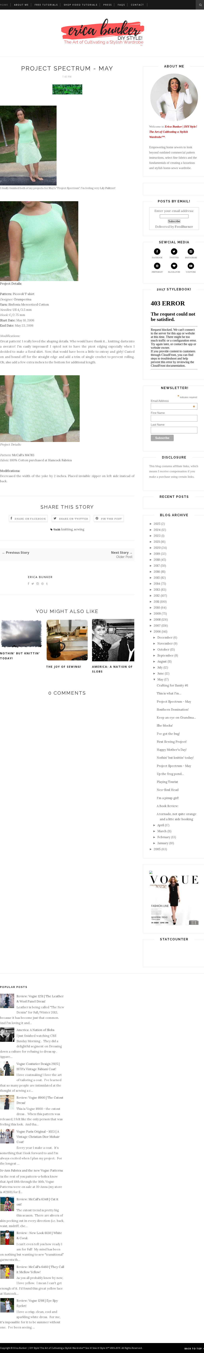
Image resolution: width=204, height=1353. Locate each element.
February (163, 837)
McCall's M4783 (23, 455)
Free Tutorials (46, 4)
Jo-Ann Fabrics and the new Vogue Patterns (31, 1170)
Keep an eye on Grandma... (176, 717)
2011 (156, 601)
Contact (137, 4)
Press (107, 4)
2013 (157, 589)
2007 (157, 625)
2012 (157, 595)
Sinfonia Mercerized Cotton (28, 304)
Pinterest (157, 272)
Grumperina (22, 299)
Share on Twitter (73, 518)
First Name (158, 412)
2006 (157, 631)
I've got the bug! (168, 734)
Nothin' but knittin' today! (20, 655)
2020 (157, 548)
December (165, 637)
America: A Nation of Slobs (112, 669)
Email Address (173, 400)
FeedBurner (184, 227)
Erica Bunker (40, 577)
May (160, 679)
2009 (157, 613)
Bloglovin (174, 272)
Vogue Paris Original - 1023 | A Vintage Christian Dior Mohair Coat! (38, 1137)
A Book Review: (167, 806)
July (160, 667)
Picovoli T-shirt (23, 294)
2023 (157, 536)
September (165, 655)
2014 (157, 583)
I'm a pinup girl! (168, 798)
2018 (157, 560)
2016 (157, 571)
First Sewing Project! (172, 742)
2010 (157, 607)
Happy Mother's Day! (172, 750)
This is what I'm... (169, 693)
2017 (157, 566)
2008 (157, 619)
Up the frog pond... (170, 774)
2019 (157, 554)
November (165, 643)
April (160, 825)
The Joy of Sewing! (63, 667)
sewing (79, 529)
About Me (21, 4)
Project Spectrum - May (174, 701)
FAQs (121, 4)
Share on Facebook (30, 518)
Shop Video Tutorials (80, 4)
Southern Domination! (173, 709)
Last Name (158, 424)
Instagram (191, 257)
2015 (157, 577)
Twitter (174, 257)
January (162, 843)
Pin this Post (111, 518)
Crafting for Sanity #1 (172, 685)
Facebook (157, 257)
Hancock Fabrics (60, 460)
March (162, 831)
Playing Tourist (167, 782)
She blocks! (165, 725)
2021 (157, 542)
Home (4, 4)
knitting (67, 529)
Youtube (191, 272)
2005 (157, 849)
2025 (157, 524)
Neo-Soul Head (167, 790)
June (160, 673)
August (162, 661)
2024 (157, 530)
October (163, 649)
